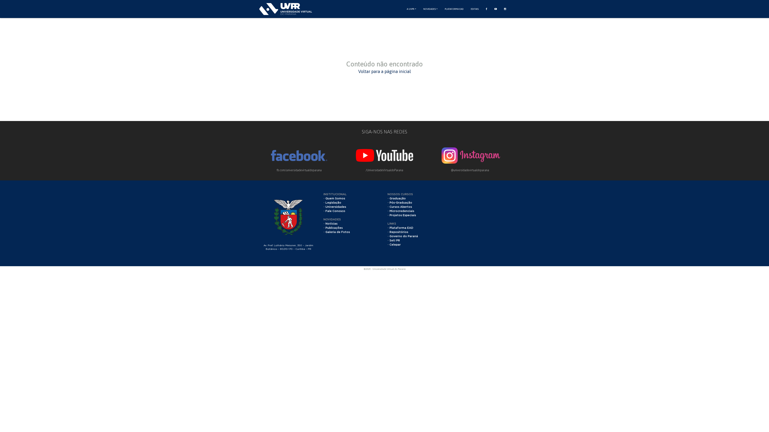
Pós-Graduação (401, 203)
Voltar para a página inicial (384, 71)
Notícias (331, 224)
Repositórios (399, 232)
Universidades (335, 207)
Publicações (334, 228)
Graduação (398, 198)
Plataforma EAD (454, 9)
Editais (475, 9)
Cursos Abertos (401, 207)
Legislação (333, 203)
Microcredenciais (402, 211)
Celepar (395, 245)
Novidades (429, 9)
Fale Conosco (335, 211)
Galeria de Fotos (337, 232)
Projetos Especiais (403, 215)
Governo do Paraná (404, 236)
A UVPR (410, 9)
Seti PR (395, 240)
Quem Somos (335, 198)
